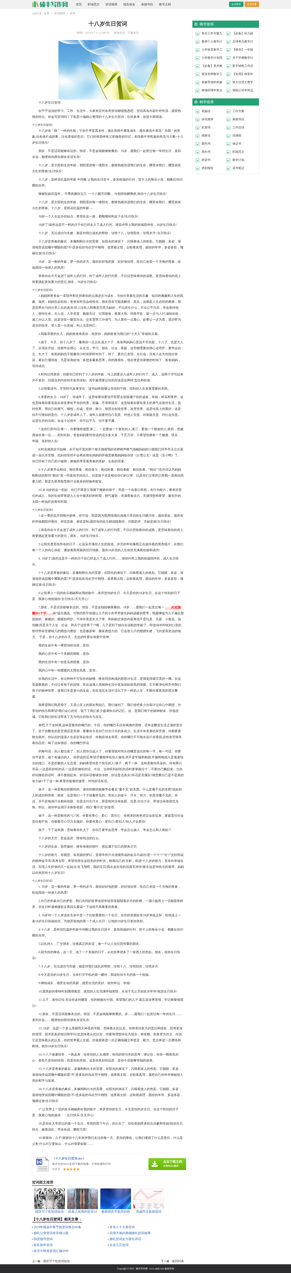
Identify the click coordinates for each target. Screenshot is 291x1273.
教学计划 (238, 160)
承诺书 (206, 160)
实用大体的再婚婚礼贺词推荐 (130, 1233)
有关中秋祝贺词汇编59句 (51, 1251)
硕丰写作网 (142, 1268)
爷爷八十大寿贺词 (122, 1227)
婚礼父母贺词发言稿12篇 (51, 1233)
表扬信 (206, 111)
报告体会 (129, 4)
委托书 (206, 143)
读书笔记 (238, 168)
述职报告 (207, 168)
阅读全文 (119, 32)
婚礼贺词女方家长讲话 (125, 1239)
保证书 (236, 143)
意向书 (206, 151)
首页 (79, 4)
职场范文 (94, 4)
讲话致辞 (111, 4)
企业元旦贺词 (118, 1245)
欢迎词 (206, 127)
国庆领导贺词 (43, 1239)
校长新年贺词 (43, 1245)
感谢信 (206, 135)
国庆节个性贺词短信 (56, 1261)
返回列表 (178, 1261)
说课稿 (236, 135)
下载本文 (133, 32)
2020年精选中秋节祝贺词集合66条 (57, 1227)
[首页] (50, 4)
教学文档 (165, 4)
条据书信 (147, 4)
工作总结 (238, 127)
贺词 (72, 13)
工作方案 (238, 111)
